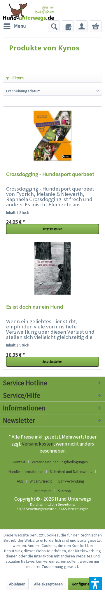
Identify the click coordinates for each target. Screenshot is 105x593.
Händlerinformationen (25, 471)
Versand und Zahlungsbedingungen (60, 462)
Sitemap (64, 490)
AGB (20, 481)
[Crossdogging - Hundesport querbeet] (52, 136)
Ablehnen (17, 584)
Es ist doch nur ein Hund (34, 306)
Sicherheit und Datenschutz (71, 471)
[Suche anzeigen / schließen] (54, 26)
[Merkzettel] (68, 26)
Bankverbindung (71, 481)
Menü (20, 26)
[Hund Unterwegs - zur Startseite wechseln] (36, 14)
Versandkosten (37, 444)
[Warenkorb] (96, 26)
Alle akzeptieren (48, 584)
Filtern (18, 77)
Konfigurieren (84, 584)
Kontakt (19, 462)
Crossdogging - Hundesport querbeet (50, 174)
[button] (95, 583)
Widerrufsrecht (41, 481)
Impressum (43, 490)
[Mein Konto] (82, 26)
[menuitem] (14, 26)
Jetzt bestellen (52, 229)
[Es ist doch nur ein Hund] (52, 268)
